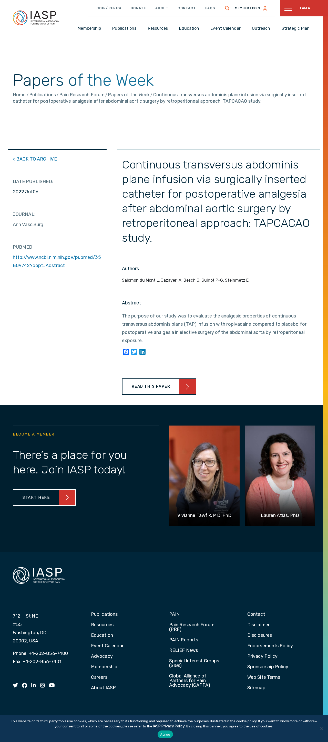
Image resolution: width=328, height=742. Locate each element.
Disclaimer (258, 625)
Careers (99, 677)
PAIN (174, 614)
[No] (321, 728)
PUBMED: (23, 247)
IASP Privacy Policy (169, 726)
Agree (165, 734)
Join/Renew (109, 8)
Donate (138, 8)
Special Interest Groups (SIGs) (194, 663)
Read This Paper (151, 386)
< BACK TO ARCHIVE (35, 159)
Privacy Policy (262, 656)
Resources (102, 625)
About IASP (103, 688)
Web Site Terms (263, 677)
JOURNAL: (24, 214)
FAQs (210, 8)
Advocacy (102, 656)
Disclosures (259, 635)
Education (102, 635)
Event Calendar (107, 646)
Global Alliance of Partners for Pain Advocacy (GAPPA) (189, 681)
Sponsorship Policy (267, 667)
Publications (104, 614)
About (162, 8)
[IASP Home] (36, 17)
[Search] (227, 8)
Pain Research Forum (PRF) (191, 627)
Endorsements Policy (270, 646)
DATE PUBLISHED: (33, 181)
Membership (104, 667)
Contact (187, 8)
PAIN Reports (183, 640)
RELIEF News (183, 650)
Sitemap (256, 688)
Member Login (247, 8)
